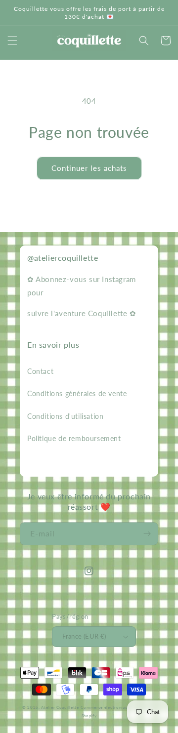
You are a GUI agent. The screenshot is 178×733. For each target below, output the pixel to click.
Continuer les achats (89, 167)
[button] (12, 40)
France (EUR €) (84, 636)
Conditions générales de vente (77, 393)
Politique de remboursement (74, 438)
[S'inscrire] (147, 533)
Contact (40, 371)
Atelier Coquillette (60, 707)
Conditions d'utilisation (65, 416)
